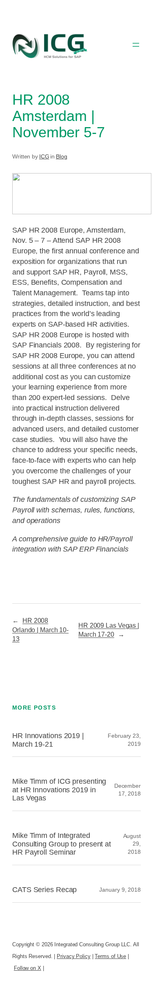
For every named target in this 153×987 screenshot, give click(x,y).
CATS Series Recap (44, 890)
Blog (61, 156)
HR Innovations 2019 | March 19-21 (48, 740)
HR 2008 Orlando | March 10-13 (40, 629)
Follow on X (27, 968)
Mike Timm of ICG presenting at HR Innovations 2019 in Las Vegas (59, 789)
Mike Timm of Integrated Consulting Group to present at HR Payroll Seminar (61, 843)
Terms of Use (110, 956)
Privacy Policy (74, 956)
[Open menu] (136, 45)
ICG (44, 156)
